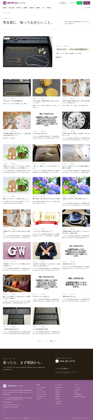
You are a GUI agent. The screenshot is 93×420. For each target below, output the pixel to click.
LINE (80, 3)
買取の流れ (19, 7)
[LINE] (4, 410)
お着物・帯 (39, 399)
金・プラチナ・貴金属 (41, 387)
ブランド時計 (39, 389)
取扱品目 (5, 7)
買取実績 (25, 7)
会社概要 (49, 7)
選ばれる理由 (12, 7)
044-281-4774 (8, 402)
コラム (43, 7)
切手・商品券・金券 (40, 396)
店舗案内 (38, 7)
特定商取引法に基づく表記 (80, 396)
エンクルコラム (77, 387)
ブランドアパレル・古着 (41, 394)
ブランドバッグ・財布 (41, 392)
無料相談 (87, 3)
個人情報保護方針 (78, 394)
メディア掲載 (76, 389)
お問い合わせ (58, 403)
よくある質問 (87, 7)
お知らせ (76, 392)
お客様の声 (31, 7)
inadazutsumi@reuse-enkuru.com (12, 404)
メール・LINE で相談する (62, 368)
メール (73, 3)
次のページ (52, 341)
